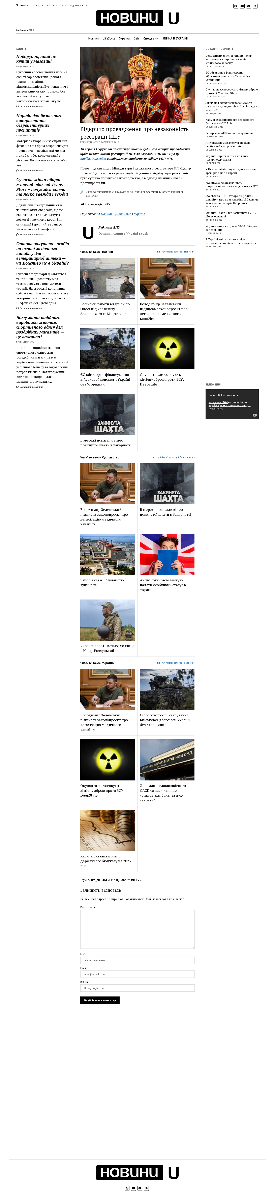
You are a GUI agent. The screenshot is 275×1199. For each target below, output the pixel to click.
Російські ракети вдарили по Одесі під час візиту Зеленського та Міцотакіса (105, 308)
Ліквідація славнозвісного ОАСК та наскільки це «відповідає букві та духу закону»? (163, 792)
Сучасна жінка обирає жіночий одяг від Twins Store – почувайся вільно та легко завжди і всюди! (42, 186)
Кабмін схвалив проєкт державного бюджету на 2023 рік (105, 861)
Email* (83, 967)
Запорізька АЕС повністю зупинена (102, 582)
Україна (124, 38)
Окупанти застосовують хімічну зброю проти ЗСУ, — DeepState (163, 379)
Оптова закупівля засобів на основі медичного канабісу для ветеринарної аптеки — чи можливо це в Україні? (42, 253)
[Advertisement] (236, 316)
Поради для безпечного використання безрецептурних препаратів (39, 122)
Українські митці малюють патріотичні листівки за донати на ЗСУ (232, 184)
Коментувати (87, 907)
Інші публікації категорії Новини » (176, 251)
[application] (232, 404)
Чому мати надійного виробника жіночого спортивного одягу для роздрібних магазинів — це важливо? (40, 327)
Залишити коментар (31, 106)
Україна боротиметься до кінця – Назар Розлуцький (107, 648)
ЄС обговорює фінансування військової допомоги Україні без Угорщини (105, 379)
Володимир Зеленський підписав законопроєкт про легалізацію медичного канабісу (163, 311)
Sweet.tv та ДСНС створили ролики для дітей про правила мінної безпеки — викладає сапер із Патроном (232, 199)
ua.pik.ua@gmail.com (73, 5)
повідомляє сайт (93, 158)
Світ (136, 38)
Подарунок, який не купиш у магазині (36, 58)
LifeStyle (109, 38)
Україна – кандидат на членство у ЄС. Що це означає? (231, 214)
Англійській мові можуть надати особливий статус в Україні (163, 585)
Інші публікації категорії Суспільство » (173, 457)
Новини (93, 38)
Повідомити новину (45, 5)
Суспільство (122, 214)
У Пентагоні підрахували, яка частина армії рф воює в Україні (231, 171)
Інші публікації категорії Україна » (176, 662)
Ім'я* (82, 954)
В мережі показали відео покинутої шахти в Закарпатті (106, 442)
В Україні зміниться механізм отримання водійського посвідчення (231, 241)
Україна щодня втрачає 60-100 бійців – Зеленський (231, 228)
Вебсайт (85, 981)
